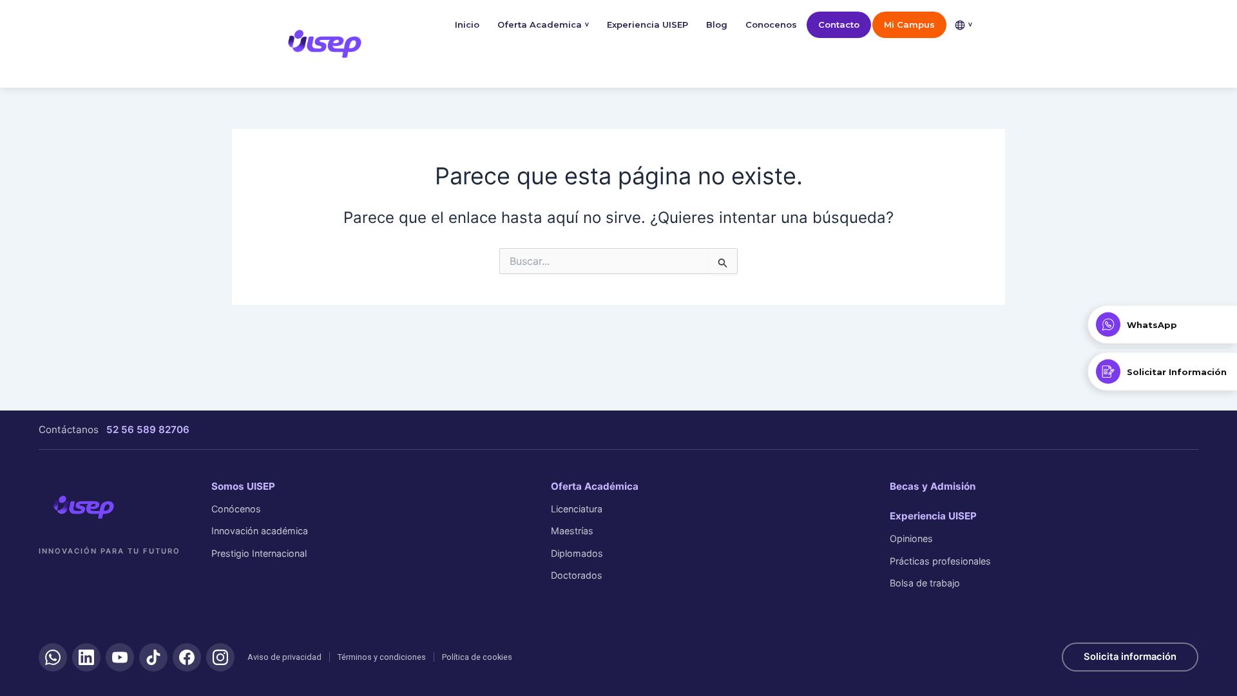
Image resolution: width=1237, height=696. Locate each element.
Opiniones (911, 538)
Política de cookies (477, 657)
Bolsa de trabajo (925, 582)
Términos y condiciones (382, 657)
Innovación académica (259, 530)
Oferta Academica (543, 24)
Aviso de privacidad (284, 657)
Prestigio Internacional (259, 553)
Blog (716, 24)
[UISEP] (84, 507)
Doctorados (576, 575)
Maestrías (572, 530)
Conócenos (236, 508)
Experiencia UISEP (647, 24)
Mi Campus (909, 24)
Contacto (838, 24)
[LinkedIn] (86, 657)
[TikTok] (153, 657)
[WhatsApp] (53, 657)
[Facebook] (187, 657)
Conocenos (771, 24)
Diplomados (577, 553)
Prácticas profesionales (940, 561)
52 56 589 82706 (147, 429)
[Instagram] (220, 657)
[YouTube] (120, 657)
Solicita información (1130, 656)
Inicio (467, 24)
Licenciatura (576, 508)
